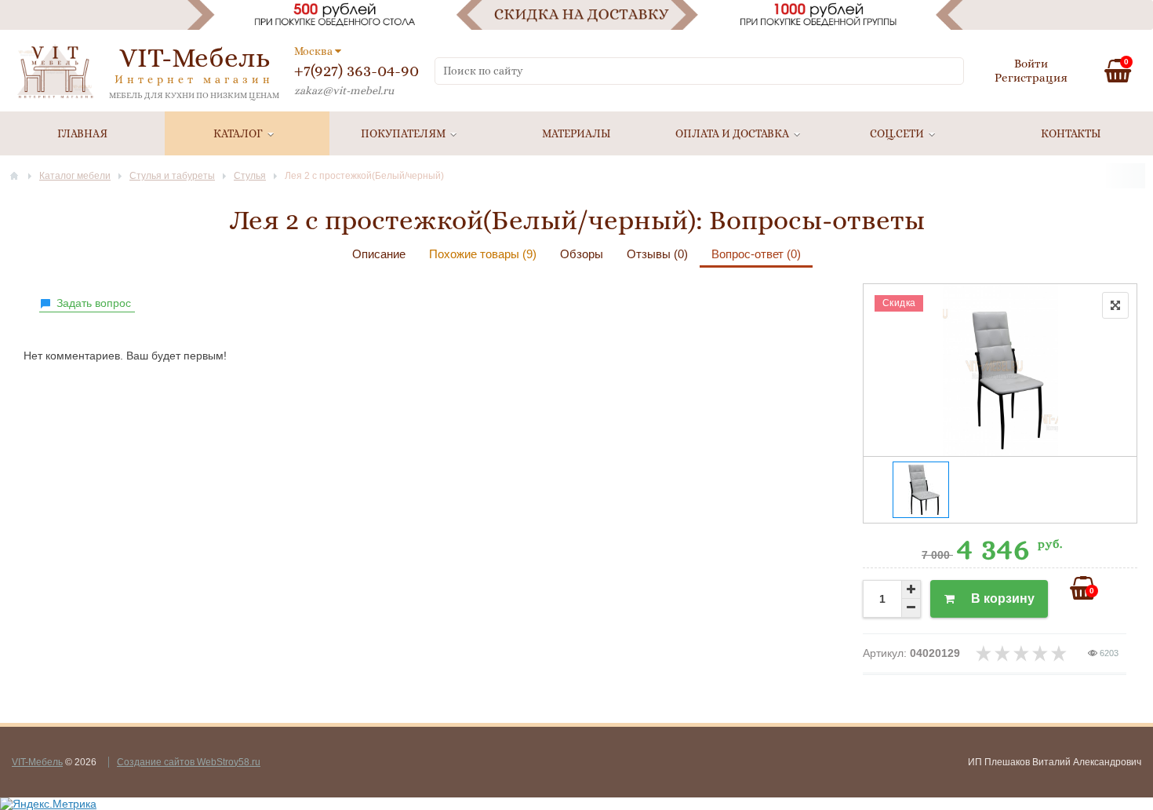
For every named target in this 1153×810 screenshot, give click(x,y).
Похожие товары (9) (482, 254)
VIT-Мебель (37, 762)
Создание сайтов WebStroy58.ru (188, 762)
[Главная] (14, 175)
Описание (379, 254)
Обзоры (581, 254)
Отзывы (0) (657, 254)
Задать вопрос (93, 303)
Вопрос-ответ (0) (756, 254)
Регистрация (1031, 78)
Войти (1031, 64)
